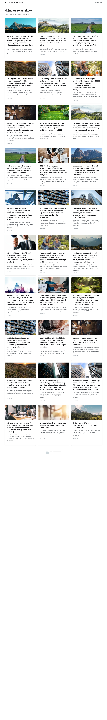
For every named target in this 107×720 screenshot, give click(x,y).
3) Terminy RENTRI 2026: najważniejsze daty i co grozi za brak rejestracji (85, 425)
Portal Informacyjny (14, 2)
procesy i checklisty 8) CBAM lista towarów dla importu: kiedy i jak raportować (53, 425)
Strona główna (98, 2)
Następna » (57, 452)
